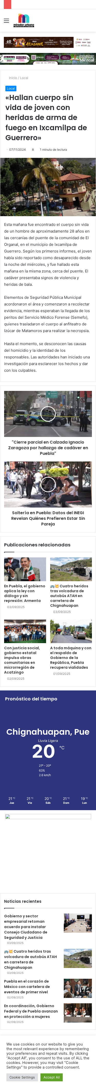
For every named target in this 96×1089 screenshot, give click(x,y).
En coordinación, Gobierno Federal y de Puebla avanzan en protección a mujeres (31, 1011)
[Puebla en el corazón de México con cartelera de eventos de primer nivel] (78, 988)
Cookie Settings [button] (22, 1077)
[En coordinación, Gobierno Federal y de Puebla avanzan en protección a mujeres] (78, 1012)
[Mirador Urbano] (24, 20)
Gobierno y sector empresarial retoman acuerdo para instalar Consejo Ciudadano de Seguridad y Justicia (25, 927)
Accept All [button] (52, 1077)
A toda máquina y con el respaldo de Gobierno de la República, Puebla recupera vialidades (70, 657)
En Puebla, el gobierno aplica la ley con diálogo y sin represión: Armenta (24, 593)
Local (24, 78)
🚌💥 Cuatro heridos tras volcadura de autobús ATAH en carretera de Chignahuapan (69, 596)
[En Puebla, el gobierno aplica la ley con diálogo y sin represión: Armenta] (25, 569)
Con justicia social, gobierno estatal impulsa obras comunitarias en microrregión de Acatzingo (22, 660)
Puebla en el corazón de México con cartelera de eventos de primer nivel (27, 987)
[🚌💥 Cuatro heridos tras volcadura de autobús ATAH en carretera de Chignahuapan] (71, 569)
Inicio (12, 78)
